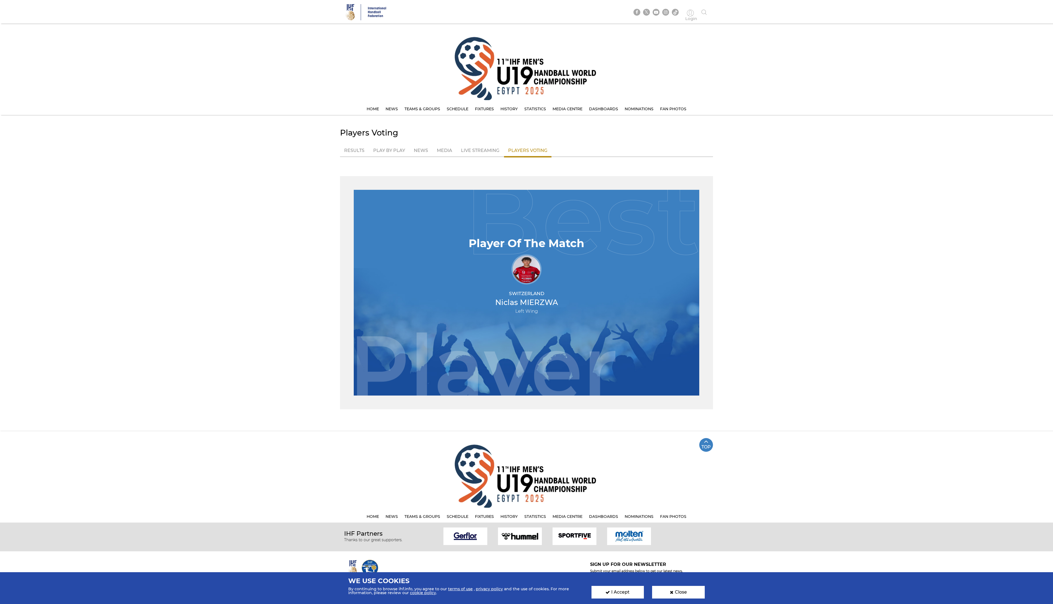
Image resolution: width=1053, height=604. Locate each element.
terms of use (460, 588)
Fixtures (484, 108)
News (392, 108)
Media (444, 150)
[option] (465, 536)
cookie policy (423, 592)
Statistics (535, 108)
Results (354, 150)
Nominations (639, 108)
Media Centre (567, 108)
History (509, 108)
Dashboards (603, 108)
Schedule (457, 108)
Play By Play (389, 150)
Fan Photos (673, 108)
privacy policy (489, 588)
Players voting (527, 150)
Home (373, 108)
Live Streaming (480, 150)
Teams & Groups (422, 108)
